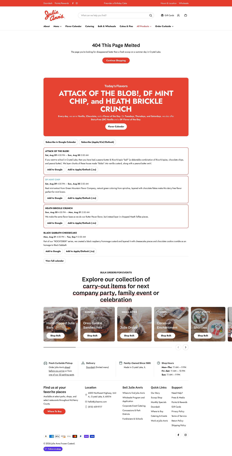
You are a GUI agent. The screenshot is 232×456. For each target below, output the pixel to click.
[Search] (150, 15)
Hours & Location (169, 3)
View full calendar (55, 260)
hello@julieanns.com (97, 401)
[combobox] (116, 15)
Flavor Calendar (116, 126)
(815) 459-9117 (95, 406)
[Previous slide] (178, 347)
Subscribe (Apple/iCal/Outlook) (97, 142)
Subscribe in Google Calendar (61, 142)
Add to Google (54, 169)
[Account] (178, 15)
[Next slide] (185, 347)
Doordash (48, 3)
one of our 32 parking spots (61, 374)
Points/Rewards (62, 3)
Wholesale (183, 3)
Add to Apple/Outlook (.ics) (82, 169)
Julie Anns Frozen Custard (62, 443)
